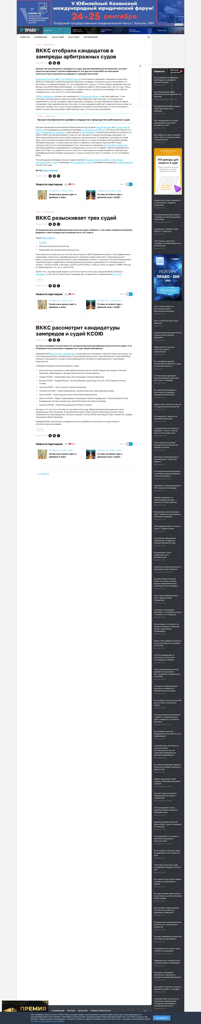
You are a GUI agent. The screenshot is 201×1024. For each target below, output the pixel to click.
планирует (41, 274)
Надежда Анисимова (95, 160)
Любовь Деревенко (45, 96)
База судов (73, 37)
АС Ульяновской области (94, 130)
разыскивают (48, 238)
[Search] (149, 37)
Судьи (40, 116)
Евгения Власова (125, 162)
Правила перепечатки (100, 1011)
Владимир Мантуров (45, 79)
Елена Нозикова (50, 170)
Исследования (91, 37)
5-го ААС (112, 160)
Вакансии (82, 1011)
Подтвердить (162, 1018)
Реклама (71, 1011)
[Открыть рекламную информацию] (180, 193)
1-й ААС (42, 242)
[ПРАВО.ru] (29, 30)
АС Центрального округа (82, 162)
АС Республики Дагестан (115, 145)
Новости (159, 71)
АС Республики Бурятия (69, 79)
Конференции (40, 37)
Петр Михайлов (87, 132)
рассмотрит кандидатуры (63, 354)
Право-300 (25, 37)
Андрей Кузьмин (104, 127)
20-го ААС (117, 274)
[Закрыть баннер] (46, 1002)
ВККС (41, 280)
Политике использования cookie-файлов (47, 1021)
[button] (50, 63)
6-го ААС (53, 162)
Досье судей (58, 37)
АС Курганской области (89, 96)
